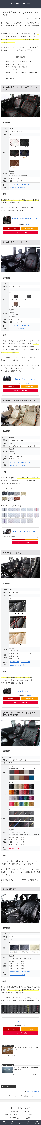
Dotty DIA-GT (10, 78)
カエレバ (28, 224)
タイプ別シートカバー (9, 1086)
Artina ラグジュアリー (13, 70)
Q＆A (30, 1114)
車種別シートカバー (10, 1114)
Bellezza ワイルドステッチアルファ (17, 67)
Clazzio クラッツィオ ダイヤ (15, 64)
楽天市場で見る (14, 184)
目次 (17, 57)
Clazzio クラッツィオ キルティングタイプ (19, 61)
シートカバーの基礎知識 (10, 1111)
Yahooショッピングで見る (17, 187)
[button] (37, 536)
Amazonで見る (25, 184)
